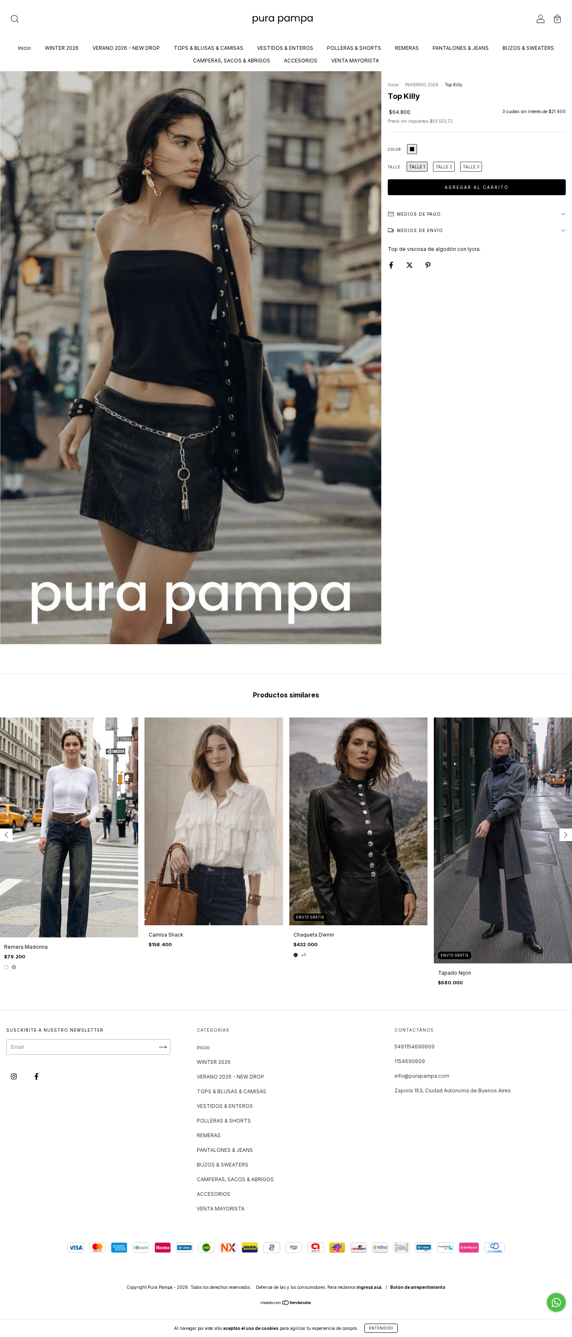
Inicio (24, 48)
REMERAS (407, 48)
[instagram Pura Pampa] (14, 1077)
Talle (394, 167)
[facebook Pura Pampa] (36, 1077)
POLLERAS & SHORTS (354, 48)
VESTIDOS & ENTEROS (285, 48)
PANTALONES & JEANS (461, 48)
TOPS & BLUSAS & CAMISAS (208, 48)
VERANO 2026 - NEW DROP (126, 48)
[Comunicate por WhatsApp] (556, 1302)
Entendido (381, 1328)
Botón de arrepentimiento (418, 1287)
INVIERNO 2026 (421, 84)
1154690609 (409, 1061)
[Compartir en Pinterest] (428, 265)
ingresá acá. (370, 1287)
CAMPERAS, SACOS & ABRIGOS (231, 60)
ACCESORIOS (300, 60)
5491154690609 (414, 1046)
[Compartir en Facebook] (392, 265)
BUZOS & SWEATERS (528, 48)
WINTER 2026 (62, 48)
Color (394, 149)
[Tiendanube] (286, 1304)
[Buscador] (14, 20)
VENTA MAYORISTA (355, 60)
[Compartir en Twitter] (410, 265)
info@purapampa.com (421, 1076)
